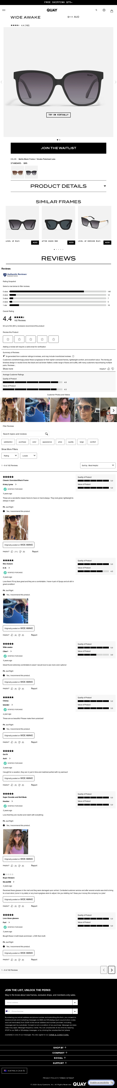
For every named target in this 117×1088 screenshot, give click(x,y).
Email (8, 997)
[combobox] (7, 1011)
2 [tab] (59, 140)
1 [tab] (57, 140)
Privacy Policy (50, 1078)
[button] (54, 249)
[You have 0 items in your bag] (112, 10)
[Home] (52, 10)
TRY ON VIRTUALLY (58, 115)
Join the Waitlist (58, 148)
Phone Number (13, 1006)
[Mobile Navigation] (4, 10)
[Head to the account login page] (104, 10)
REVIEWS (58, 258)
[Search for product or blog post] (96, 10)
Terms (62, 1078)
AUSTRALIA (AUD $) (16, 1071)
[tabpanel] (58, 82)
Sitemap (70, 1078)
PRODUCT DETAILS (58, 186)
